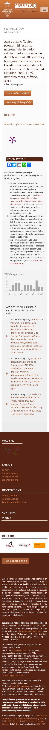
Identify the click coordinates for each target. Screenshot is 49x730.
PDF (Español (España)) (17, 93)
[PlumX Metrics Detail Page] (12, 140)
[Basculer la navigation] (44, 9)
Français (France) (10, 473)
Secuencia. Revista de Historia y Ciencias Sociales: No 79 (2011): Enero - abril (26, 349)
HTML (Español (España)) (18, 102)
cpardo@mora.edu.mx (20, 650)
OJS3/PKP (41, 724)
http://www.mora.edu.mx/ (30, 631)
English (5, 470)
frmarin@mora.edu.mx (19, 686)
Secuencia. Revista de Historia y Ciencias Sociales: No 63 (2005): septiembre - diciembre (26, 410)
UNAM (16, 724)
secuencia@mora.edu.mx (12, 675)
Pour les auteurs (10, 499)
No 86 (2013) (9, 29)
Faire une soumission (15, 560)
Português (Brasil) (10, 476)
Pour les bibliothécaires (14, 502)
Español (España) (10, 480)
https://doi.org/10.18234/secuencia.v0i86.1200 (24, 124)
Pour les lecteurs (10, 495)
